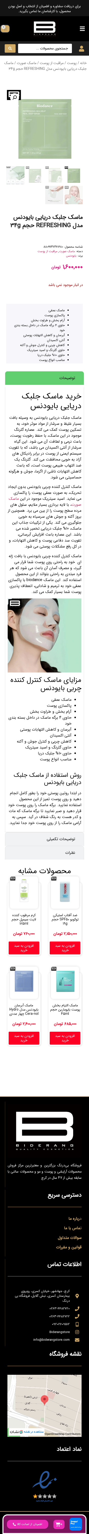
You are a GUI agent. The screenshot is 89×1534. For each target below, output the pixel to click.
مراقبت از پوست (52, 63)
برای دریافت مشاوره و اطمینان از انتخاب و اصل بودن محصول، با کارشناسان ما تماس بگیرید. (44, 8)
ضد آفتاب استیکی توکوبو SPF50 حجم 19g (65, 919)
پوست (72, 63)
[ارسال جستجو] (10, 48)
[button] (82, 28)
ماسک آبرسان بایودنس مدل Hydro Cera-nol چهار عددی (24, 1010)
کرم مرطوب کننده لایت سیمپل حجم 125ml (24, 919)
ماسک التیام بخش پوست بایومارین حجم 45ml (65, 1010)
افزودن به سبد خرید (65, 948)
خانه (83, 63)
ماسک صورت (26, 63)
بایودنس (71, 255)
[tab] (44, 378)
